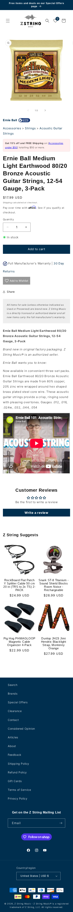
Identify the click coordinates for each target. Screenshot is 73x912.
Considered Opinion (21, 728)
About (12, 746)
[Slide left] (28, 110)
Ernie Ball (10, 120)
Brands (13, 693)
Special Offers (17, 702)
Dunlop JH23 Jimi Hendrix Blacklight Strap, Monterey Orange (53, 643)
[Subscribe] (60, 823)
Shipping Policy (18, 763)
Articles (13, 737)
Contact (13, 720)
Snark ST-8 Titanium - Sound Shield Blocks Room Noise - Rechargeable (54, 585)
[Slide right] (45, 110)
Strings (30, 128)
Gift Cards (15, 781)
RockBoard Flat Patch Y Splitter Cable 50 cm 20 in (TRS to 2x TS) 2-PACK (19, 585)
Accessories (12, 128)
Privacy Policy (17, 798)
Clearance (15, 711)
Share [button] (11, 291)
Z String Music (22, 903)
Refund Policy (17, 772)
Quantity (8, 219)
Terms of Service (19, 789)
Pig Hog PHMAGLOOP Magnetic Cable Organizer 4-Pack (19, 642)
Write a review (36, 513)
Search (13, 684)
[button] (8, 20)
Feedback (14, 754)
